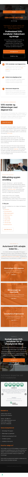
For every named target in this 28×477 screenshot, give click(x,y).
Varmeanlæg (7, 217)
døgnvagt (16, 149)
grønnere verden (12, 189)
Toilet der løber (7, 222)
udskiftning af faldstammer (7, 256)
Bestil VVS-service (6, 122)
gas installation (16, 256)
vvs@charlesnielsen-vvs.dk (9, 420)
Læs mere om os (8, 229)
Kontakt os (24, 258)
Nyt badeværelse (8, 211)
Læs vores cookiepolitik (6, 423)
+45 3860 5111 (8, 418)
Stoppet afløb (7, 218)
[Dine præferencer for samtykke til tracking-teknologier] (2, 474)
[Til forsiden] (14, 7)
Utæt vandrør (7, 220)
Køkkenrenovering (8, 215)
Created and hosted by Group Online (14, 466)
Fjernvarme (6, 209)
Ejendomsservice (8, 224)
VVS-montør (9, 133)
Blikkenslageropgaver (9, 213)
